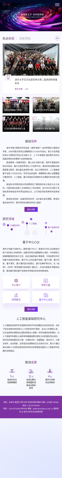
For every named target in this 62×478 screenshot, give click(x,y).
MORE (57, 38)
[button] (5, 24)
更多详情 (31, 210)
